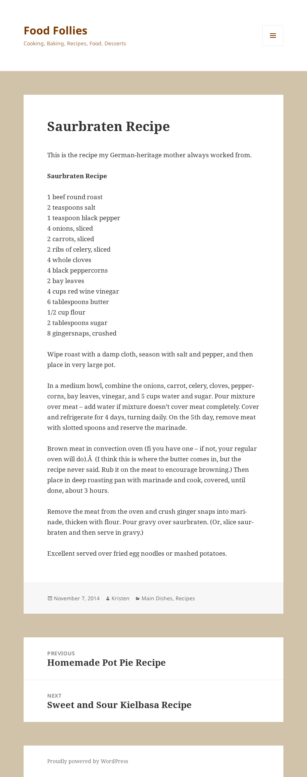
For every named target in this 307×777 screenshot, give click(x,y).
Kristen (121, 598)
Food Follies (55, 30)
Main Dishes (157, 598)
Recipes (185, 598)
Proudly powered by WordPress (87, 761)
